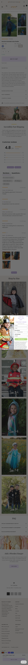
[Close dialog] (27, 316)
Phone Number (17, 330)
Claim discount (21, 339)
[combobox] (16, 332)
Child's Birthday (17, 334)
